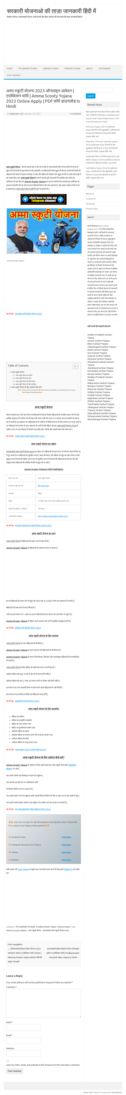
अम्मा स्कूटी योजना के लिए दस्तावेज (26, 384)
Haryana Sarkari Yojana (99, 359)
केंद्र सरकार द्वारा (43, 486)
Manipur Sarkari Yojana (99, 386)
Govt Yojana (23, 869)
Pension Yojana (72, 69)
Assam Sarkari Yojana (98, 341)
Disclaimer (90, 204)
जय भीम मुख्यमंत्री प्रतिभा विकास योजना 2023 (33, 809)
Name (9, 1022)
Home (9, 69)
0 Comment (75, 114)
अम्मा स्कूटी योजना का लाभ (23, 378)
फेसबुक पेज (68, 869)
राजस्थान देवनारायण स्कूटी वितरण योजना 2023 (33, 525)
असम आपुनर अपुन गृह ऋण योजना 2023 (30, 749)
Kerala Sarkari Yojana (98, 374)
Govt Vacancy (14, 75)
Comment (11, 987)
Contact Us (91, 199)
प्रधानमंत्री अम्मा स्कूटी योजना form (56, 930)
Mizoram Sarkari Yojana (99, 389)
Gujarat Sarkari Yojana (98, 356)
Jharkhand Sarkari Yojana (100, 368)
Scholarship (104, 69)
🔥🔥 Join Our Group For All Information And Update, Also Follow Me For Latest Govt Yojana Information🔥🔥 (48, 391)
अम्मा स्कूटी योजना (17, 372)
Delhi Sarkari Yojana (97, 350)
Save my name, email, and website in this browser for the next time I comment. (43, 1065)
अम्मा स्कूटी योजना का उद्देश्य (24, 375)
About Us (90, 194)
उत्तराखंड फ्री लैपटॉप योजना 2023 (28, 314)
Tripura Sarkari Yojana (98, 410)
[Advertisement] (63, 43)
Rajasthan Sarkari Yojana (100, 398)
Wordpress (117, 1092)
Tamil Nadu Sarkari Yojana (100, 404)
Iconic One (88, 1092)
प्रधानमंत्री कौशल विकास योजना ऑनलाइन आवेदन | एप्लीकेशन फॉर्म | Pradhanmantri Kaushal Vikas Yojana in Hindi (62, 953)
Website (10, 1048)
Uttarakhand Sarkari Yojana (101, 413)
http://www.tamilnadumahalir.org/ (53, 516)
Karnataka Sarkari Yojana (100, 371)
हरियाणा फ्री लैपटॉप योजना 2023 (28, 628)
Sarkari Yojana (50, 69)
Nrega (89, 69)
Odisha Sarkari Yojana (98, 392)
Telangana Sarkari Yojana (100, 407)
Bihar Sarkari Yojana (97, 344)
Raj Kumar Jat (16, 114)
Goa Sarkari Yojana (97, 353)
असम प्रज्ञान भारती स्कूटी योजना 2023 (30, 436)
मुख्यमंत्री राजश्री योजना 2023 (27, 701)
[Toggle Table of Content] (74, 366)
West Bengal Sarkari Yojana (101, 419)
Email (9, 1035)
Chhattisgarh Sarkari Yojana (101, 347)
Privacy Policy (92, 209)
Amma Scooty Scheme (16, 930)
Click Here (66, 845)
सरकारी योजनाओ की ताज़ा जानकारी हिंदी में (51, 11)
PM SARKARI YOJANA (28, 69)
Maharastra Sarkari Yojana (101, 383)
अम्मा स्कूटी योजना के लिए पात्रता (25, 381)
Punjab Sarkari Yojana (98, 395)
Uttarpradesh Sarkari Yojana (102, 416)
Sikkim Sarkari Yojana (98, 401)
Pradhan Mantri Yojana (46, 927)
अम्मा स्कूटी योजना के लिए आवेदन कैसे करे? (26, 387)
